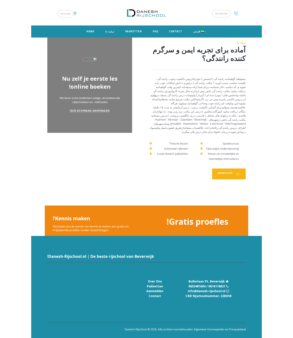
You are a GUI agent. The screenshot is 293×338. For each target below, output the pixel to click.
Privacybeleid (237, 329)
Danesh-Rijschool (136, 329)
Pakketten (155, 286)
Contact (155, 296)
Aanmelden (154, 291)
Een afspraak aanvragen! (90, 111)
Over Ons (155, 281)
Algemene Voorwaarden (209, 329)
